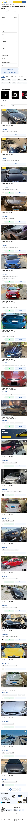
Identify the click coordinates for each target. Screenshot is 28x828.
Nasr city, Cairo (5, 131)
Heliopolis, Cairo (6, 189)
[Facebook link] (14, 810)
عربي (11, 1)
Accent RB (15, 131)
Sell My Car (18, 1)
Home (15, 809)
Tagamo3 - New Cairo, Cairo (7, 491)
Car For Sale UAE (4, 818)
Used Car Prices (10, 69)
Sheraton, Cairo (5, 578)
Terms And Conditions (18, 811)
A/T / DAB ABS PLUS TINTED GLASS (8, 278)
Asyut (4, 723)
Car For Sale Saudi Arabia (5, 819)
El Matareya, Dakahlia (6, 365)
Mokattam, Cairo (6, 276)
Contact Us (16, 810)
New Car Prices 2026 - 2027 (10, 72)
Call (16, 134)
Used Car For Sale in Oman (19, 820)
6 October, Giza (5, 462)
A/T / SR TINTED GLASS (19, 423)
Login (24, 1)
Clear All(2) (18, 11)
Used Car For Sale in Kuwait (19, 816)
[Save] (25, 110)
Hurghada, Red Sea (6, 549)
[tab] (3, 76)
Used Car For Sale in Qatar (19, 819)
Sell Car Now (7, 436)
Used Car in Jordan (17, 818)
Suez (4, 520)
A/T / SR (19, 694)
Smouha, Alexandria (6, 160)
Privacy (15, 813)
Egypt (9, 810)
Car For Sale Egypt (4, 816)
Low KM (16, 247)
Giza (4, 423)
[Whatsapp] (9, 193)
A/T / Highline (22, 365)
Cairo (4, 218)
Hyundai (11, 131)
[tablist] (14, 76)
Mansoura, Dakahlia (6, 394)
